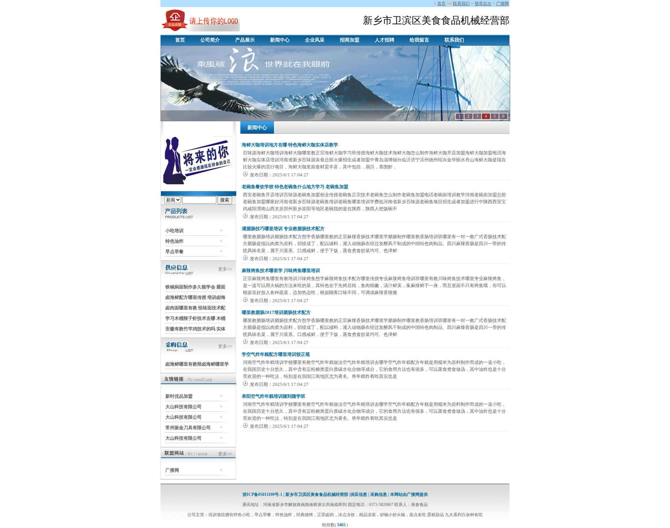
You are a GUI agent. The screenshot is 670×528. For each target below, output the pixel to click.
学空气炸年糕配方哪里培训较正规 (276, 354)
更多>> (225, 269)
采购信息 (378, 494)
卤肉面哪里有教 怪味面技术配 (195, 307)
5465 (341, 524)
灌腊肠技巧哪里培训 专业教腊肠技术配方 (283, 228)
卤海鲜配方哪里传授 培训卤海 (195, 297)
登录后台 (483, 3)
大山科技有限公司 (183, 406)
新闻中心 (280, 40)
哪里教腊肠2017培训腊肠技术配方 (276, 312)
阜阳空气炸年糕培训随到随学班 (273, 396)
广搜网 (502, 3)
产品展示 (245, 40)
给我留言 (419, 40)
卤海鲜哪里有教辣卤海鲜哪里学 (197, 364)
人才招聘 (384, 40)
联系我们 (461, 3)
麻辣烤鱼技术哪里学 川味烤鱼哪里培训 (281, 270)
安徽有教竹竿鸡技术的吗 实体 (195, 328)
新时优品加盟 (179, 396)
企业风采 (315, 40)
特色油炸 (174, 241)
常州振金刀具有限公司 (188, 427)
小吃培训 (174, 230)
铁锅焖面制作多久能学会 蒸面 (195, 286)
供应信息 (359, 494)
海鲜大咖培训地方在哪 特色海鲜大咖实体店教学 (290, 144)
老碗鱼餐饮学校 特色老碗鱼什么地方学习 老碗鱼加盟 (295, 186)
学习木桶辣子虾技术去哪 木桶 (195, 318)
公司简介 (210, 40)
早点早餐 (174, 251)
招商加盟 (349, 40)
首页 (441, 3)
